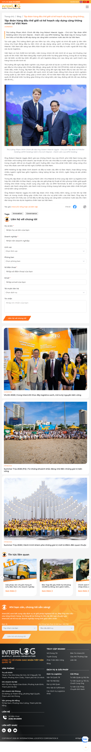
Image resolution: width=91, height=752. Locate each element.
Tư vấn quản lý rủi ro (79, 677)
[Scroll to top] (86, 747)
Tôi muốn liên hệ (12, 289)
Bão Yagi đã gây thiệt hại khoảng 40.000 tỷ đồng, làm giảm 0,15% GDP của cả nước (56, 586)
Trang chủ (9, 16)
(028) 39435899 (14, 2)
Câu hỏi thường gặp (78, 657)
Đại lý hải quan (53, 684)
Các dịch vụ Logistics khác (56, 692)
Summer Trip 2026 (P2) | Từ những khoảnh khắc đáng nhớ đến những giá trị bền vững (43, 470)
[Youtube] (15, 730)
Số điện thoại (11, 267)
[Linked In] (4, 730)
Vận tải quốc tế (53, 677)
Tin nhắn (8, 299)
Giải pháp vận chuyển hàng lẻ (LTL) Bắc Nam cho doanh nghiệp (19, 586)
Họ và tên (9, 226)
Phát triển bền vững (55, 660)
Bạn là (4, 624)
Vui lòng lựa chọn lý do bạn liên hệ (53, 624)
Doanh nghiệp (11, 236)
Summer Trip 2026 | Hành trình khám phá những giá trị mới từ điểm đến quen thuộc (45, 545)
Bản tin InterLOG (77, 653)
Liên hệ (73, 660)
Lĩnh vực (8, 247)
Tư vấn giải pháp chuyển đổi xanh (77, 688)
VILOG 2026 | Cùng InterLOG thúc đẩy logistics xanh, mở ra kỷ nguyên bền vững (42, 395)
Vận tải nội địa (53, 681)
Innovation (17, 213)
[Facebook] (9, 730)
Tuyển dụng (52, 657)
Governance (31, 213)
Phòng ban (9, 257)
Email (7, 278)
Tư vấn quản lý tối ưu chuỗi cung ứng (79, 682)
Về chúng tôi (52, 653)
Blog (19, 16)
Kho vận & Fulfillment (56, 688)
